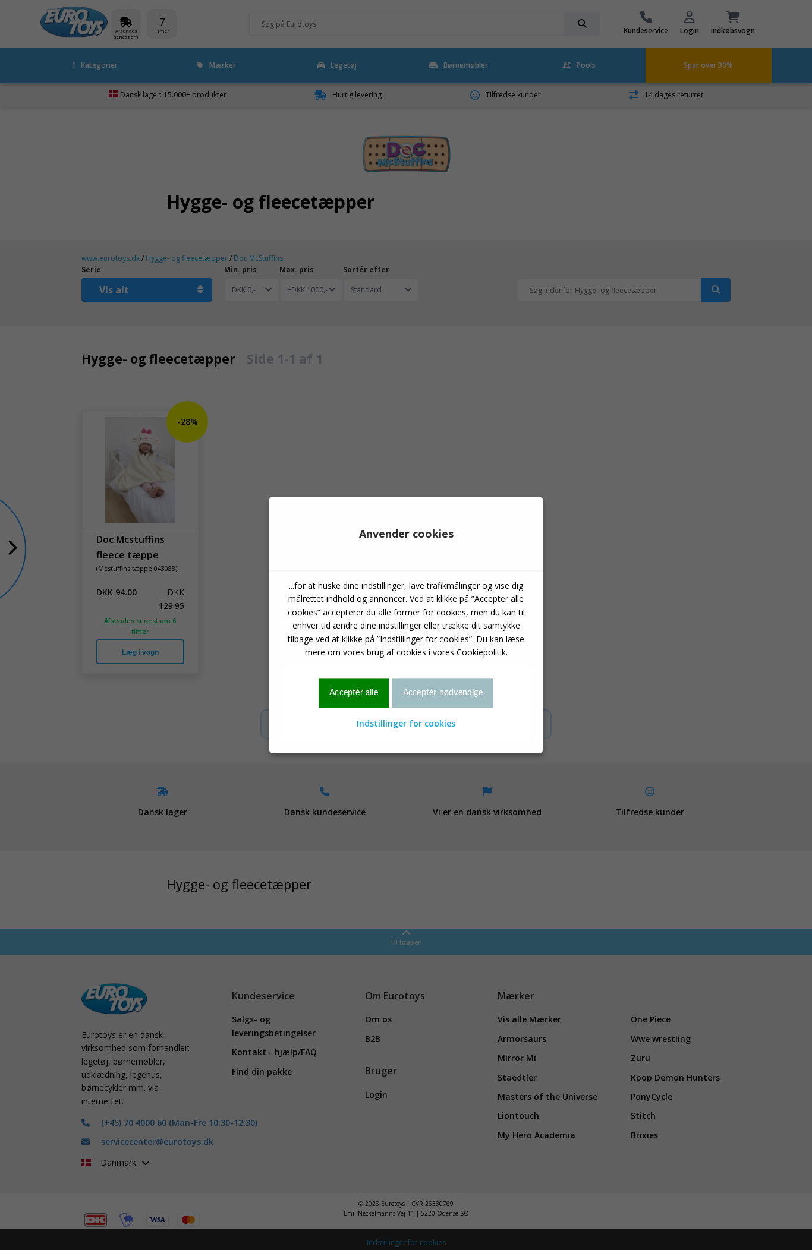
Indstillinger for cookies (406, 723)
